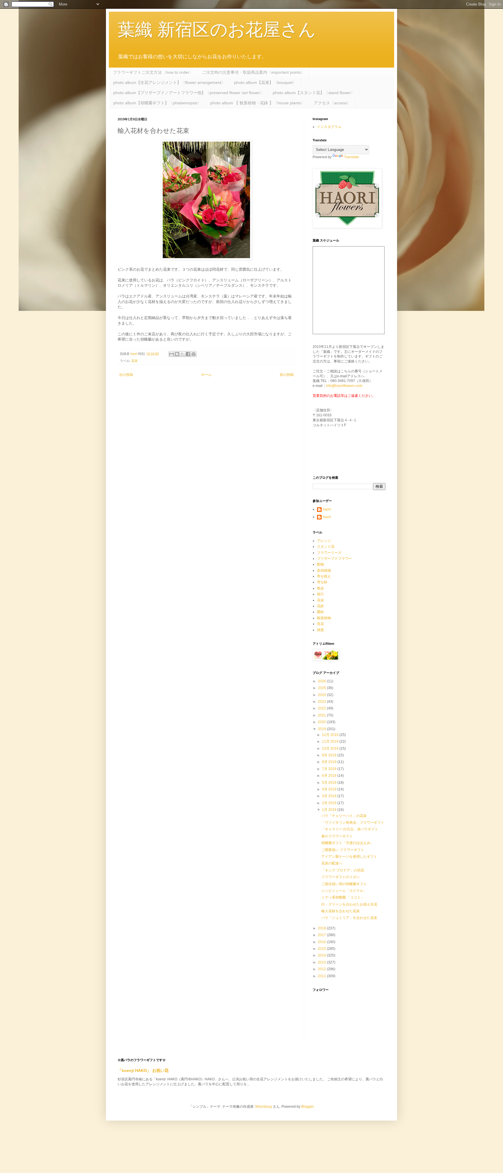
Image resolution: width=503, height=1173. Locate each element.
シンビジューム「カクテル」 (344, 891)
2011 (322, 976)
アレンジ (324, 541)
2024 (322, 695)
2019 (322, 729)
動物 (320, 564)
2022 (322, 708)
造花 (320, 624)
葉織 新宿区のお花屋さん (217, 29)
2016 (322, 942)
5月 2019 (329, 783)
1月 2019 (329, 810)
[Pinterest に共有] (193, 354)
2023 (322, 702)
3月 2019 (329, 796)
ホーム (206, 375)
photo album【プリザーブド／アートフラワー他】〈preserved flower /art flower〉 (188, 92)
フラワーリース (329, 553)
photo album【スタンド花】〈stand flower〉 (314, 92)
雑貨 (320, 630)
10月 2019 (330, 748)
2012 (322, 969)
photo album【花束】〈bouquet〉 (265, 82)
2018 (322, 928)
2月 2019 (329, 803)
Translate (351, 157)
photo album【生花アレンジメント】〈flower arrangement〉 (169, 82)
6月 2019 (329, 776)
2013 (322, 962)
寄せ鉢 (322, 582)
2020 (322, 722)
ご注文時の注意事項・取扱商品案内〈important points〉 (253, 72)
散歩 (320, 588)
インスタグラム (329, 127)
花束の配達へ (331, 863)
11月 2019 (330, 741)
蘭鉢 (320, 612)
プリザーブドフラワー (334, 558)
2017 (322, 935)
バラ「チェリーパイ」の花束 (344, 816)
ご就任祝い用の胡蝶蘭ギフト (344, 884)
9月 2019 (329, 755)
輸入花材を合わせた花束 (340, 911)
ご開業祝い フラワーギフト (342, 850)
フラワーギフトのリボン (340, 877)
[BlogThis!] (177, 354)
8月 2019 (329, 762)
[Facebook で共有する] (188, 354)
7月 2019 (329, 769)
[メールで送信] (171, 354)
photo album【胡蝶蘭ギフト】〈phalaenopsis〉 (157, 103)
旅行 (320, 594)
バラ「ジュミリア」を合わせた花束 (349, 918)
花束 (134, 360)
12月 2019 (330, 735)
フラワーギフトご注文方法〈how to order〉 (153, 72)
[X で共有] (182, 354)
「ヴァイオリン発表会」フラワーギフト (352, 822)
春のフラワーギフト (337, 836)
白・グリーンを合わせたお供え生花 (349, 904)
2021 (322, 715)
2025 (322, 688)
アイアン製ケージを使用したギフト (349, 857)
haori (327, 509)
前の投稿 (287, 375)
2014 (322, 955)
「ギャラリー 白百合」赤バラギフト (349, 829)
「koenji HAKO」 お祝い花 (143, 1070)
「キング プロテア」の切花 (342, 870)
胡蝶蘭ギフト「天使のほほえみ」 (347, 843)
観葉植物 (324, 618)
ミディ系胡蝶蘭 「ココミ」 (342, 897)
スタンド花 (325, 547)
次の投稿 (126, 375)
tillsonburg (263, 1107)
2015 (322, 949)
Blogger (307, 1107)
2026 (322, 681)
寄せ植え (324, 576)
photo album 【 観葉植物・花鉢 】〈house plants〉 (257, 103)
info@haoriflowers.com (344, 386)
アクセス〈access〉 (332, 103)
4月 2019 (329, 789)
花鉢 (320, 606)
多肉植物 (324, 570)
